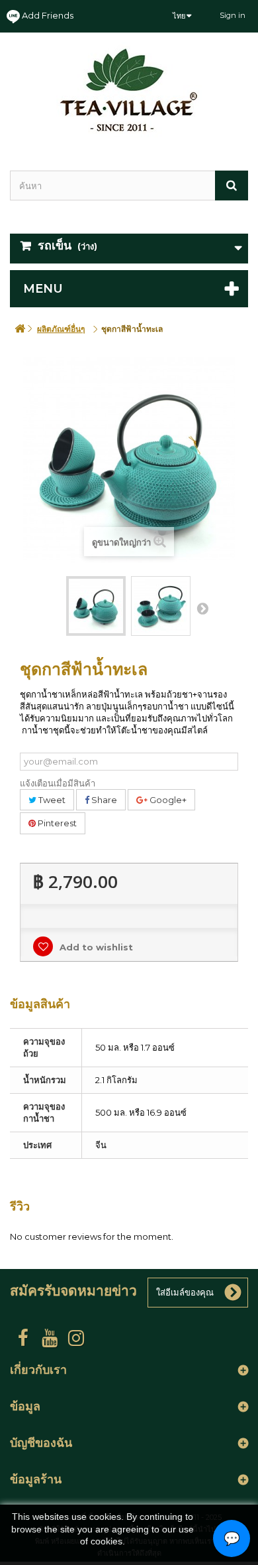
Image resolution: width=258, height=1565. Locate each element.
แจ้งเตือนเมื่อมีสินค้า (57, 783)
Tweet (50, 799)
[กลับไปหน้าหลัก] (20, 329)
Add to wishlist (95, 947)
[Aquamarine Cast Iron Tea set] (96, 606)
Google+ (167, 799)
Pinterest (56, 823)
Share (103, 799)
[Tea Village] (129, 89)
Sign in (232, 15)
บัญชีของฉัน (41, 1443)
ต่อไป (202, 608)
